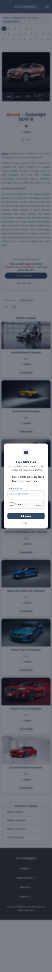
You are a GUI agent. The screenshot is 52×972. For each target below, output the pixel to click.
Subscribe (26, 516)
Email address (14, 488)
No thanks (26, 523)
